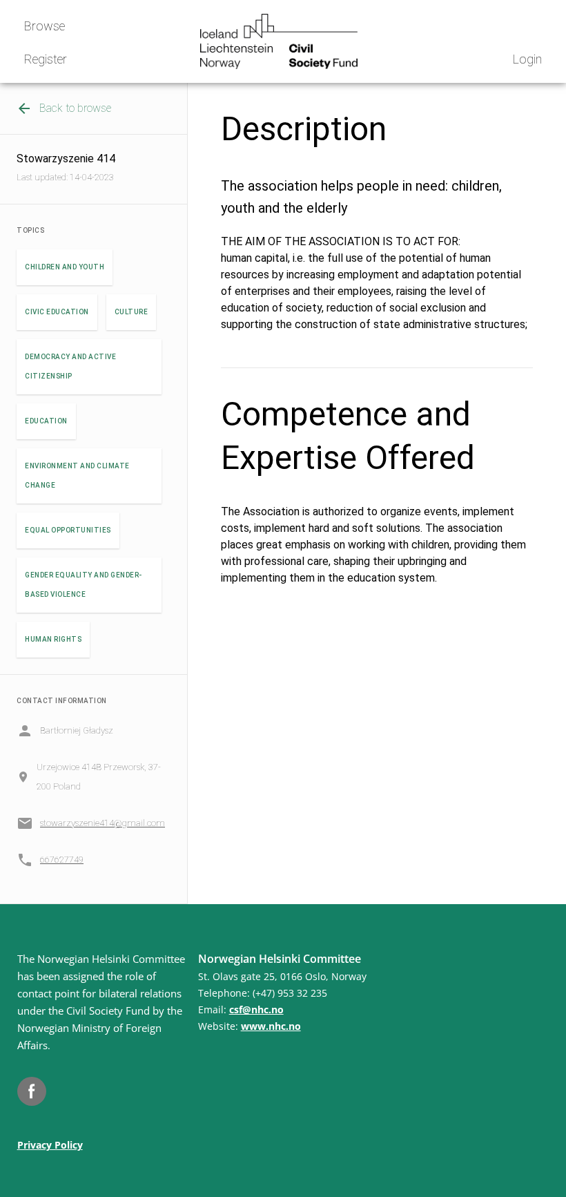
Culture (131, 312)
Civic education (57, 312)
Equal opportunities (68, 530)
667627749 (62, 859)
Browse (44, 26)
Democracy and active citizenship (70, 366)
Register (45, 59)
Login (527, 59)
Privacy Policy (50, 1144)
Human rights (53, 639)
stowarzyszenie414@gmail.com (102, 823)
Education (46, 421)
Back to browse (75, 108)
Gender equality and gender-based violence (83, 584)
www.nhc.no (271, 1026)
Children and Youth (64, 267)
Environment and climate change (77, 475)
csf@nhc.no (256, 1009)
